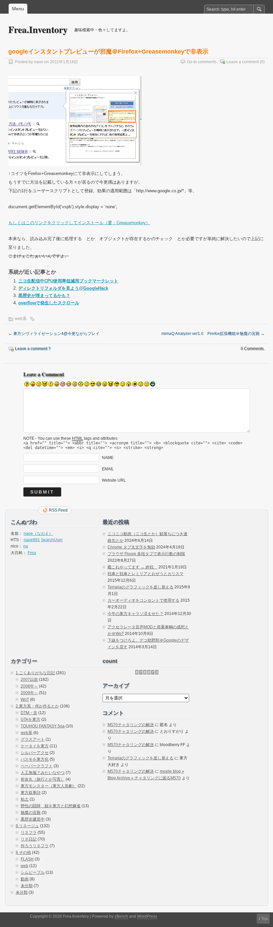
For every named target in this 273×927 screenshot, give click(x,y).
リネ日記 (29, 839)
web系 (21, 318)
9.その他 (23, 852)
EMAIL (108, 469)
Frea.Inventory (38, 29)
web (24, 865)
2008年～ (29, 686)
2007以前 (29, 679)
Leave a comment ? (33, 348)
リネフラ (29, 832)
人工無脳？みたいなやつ (43, 772)
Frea (32, 552)
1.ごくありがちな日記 (35, 673)
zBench (121, 916)
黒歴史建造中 (33, 819)
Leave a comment (242, 62)
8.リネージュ (27, 826)
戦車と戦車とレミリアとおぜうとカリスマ (145, 573)
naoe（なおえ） (38, 533)
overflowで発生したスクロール (48, 302)
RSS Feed (58, 510)
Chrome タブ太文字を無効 (131, 547)
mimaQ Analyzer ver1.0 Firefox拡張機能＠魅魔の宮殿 (213, 333)
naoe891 (32, 540)
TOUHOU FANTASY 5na (43, 726)
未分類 (27, 885)
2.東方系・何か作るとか (37, 706)
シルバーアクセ (35, 752)
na (25, 546)
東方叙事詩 (31, 792)
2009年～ (29, 693)
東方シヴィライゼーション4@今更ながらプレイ (54, 333)
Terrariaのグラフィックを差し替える (140, 587)
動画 (25, 879)
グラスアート (33, 739)
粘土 (25, 799)
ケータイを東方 (35, 746)
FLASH (27, 859)
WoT (25, 699)
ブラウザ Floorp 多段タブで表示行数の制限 (146, 553)
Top (264, 918)
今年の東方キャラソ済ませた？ (135, 613)
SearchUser (52, 540)
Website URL (114, 480)
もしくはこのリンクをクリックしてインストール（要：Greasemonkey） (79, 222)
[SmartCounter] (147, 673)
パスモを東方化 (35, 759)
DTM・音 (29, 712)
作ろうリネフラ (35, 846)
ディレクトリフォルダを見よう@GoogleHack (63, 288)
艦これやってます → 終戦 (132, 567)
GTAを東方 (30, 719)
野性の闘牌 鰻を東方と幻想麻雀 (51, 806)
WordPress (147, 916)
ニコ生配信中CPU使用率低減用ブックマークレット (68, 280)
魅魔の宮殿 (31, 812)
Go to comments (201, 62)
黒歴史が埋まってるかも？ (44, 295)
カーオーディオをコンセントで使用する (143, 600)
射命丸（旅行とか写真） (43, 779)
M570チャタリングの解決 (131, 724)
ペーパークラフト (37, 766)
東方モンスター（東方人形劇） (49, 786)
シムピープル (33, 872)
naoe (38, 62)
